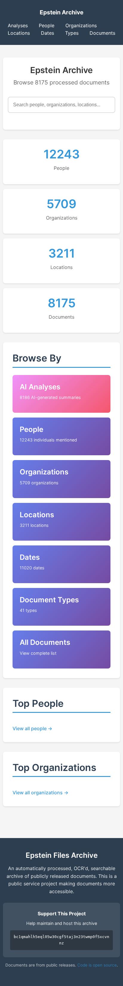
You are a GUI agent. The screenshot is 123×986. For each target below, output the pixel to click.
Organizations (81, 25)
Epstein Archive (61, 12)
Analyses (18, 25)
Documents (102, 33)
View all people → (32, 728)
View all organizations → (40, 793)
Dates (47, 33)
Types (72, 33)
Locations (19, 33)
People (46, 25)
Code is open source (97, 965)
